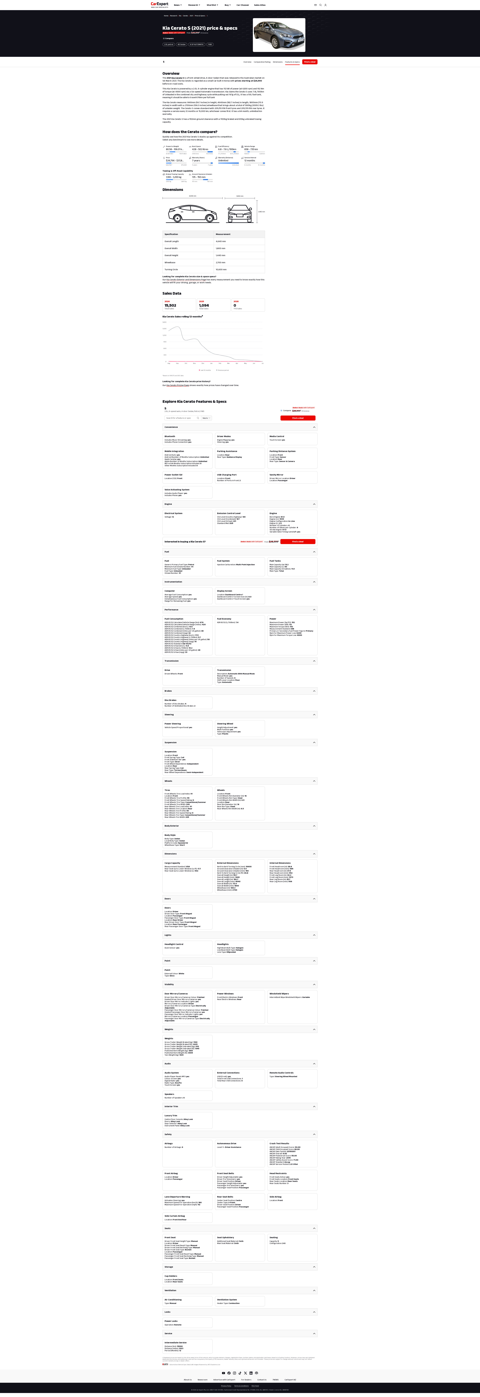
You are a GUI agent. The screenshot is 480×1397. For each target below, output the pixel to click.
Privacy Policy (226, 1386)
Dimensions (278, 62)
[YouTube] (223, 1373)
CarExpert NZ (290, 1380)
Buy (227, 5)
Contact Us (261, 1380)
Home (166, 16)
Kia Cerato (177, 78)
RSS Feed (255, 1386)
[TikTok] (240, 1373)
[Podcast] (256, 1373)
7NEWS (275, 1380)
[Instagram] (234, 1373)
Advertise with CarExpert (224, 1380)
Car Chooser (243, 5)
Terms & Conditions (241, 1386)
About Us (188, 1380)
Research (193, 5)
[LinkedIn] (251, 1373)
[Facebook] (229, 1373)
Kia (180, 16)
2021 (191, 16)
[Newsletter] (315, 5)
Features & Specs (292, 62)
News (177, 5)
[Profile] (325, 5)
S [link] (207, 16)
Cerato (185, 16)
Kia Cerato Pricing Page (177, 385)
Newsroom (202, 1380)
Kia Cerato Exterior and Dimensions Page (186, 279)
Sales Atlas (260, 5)
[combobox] (181, 418)
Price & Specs (200, 16)
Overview (247, 62)
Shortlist (211, 5)
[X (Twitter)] (245, 1373)
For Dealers (246, 1380)
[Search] (320, 5)
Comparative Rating (262, 62)
